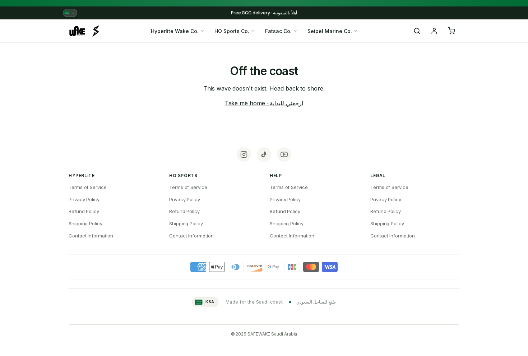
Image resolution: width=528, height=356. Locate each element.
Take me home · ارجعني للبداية (264, 103)
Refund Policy (84, 211)
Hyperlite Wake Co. (175, 31)
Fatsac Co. (278, 31)
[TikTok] (264, 154)
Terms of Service (88, 187)
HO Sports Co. (231, 31)
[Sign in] (434, 31)
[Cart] (451, 31)
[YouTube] (284, 154)
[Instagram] (244, 154)
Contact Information (91, 236)
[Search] (417, 31)
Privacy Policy (84, 199)
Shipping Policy (85, 223)
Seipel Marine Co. (329, 31)
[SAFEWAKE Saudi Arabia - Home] (84, 30)
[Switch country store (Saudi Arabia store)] (70, 13)
